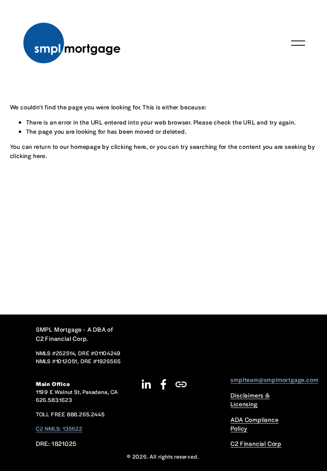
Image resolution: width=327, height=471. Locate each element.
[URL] (181, 384)
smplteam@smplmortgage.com (274, 379)
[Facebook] (163, 384)
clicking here (128, 146)
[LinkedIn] (146, 384)
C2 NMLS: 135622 (59, 428)
